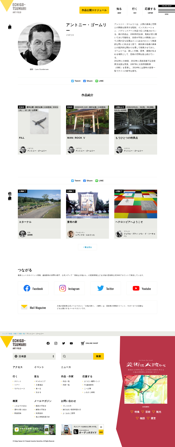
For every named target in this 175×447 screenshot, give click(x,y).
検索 (98, 356)
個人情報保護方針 (43, 417)
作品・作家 (13, 333)
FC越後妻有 (89, 385)
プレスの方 (67, 406)
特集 (137, 411)
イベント (39, 367)
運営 (153, 418)
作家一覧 (22, 333)
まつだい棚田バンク (92, 381)
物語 (142, 418)
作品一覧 (66, 381)
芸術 (147, 411)
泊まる (38, 392)
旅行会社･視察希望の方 (72, 409)
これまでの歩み (20, 406)
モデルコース (19, 388)
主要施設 (39, 385)
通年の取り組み (20, 409)
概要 (15, 401)
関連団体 (17, 413)
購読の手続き (41, 406)
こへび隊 (87, 388)
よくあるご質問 (69, 413)
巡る (36, 376)
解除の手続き (41, 409)
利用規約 (39, 413)
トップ (4, 333)
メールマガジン (43, 401)
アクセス (18, 367)
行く (15, 376)
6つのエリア (41, 381)
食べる (38, 388)
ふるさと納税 (89, 392)
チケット (17, 381)
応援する (87, 376)
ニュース (66, 367)
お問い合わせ (68, 401)
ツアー (17, 385)
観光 (158, 411)
